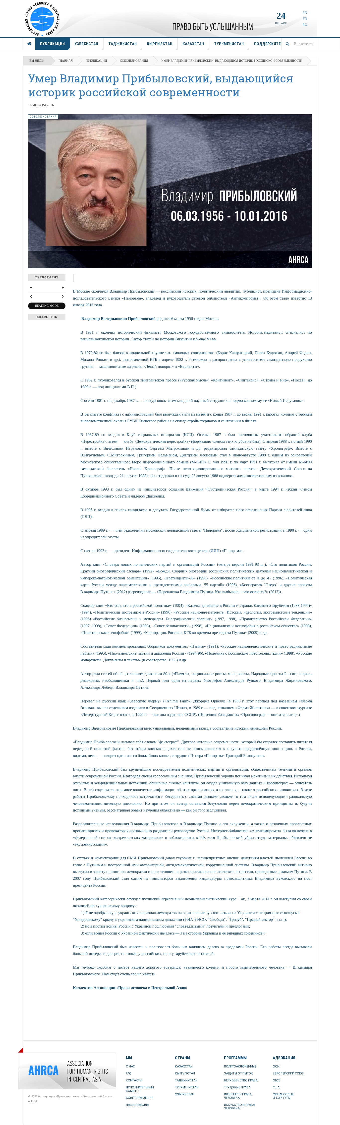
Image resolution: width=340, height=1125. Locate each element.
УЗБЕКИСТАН (86, 44)
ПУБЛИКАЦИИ (52, 44)
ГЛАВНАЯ (29, 44)
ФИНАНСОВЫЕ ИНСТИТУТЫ (283, 1096)
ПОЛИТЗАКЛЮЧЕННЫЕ (240, 1066)
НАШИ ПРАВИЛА (137, 1105)
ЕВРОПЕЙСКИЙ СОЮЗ (288, 1073)
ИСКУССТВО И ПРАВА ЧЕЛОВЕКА (239, 1106)
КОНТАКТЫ (134, 1080)
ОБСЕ (277, 1080)
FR (305, 19)
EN (304, 13)
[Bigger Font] (62, 288)
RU (304, 25)
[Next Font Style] (62, 296)
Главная (65, 60)
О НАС (130, 1066)
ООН (276, 1066)
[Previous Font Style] (31, 296)
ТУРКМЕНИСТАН (229, 44)
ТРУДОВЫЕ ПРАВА (237, 1087)
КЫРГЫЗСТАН (159, 44)
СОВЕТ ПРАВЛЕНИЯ (140, 1098)
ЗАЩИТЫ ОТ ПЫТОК (238, 1073)
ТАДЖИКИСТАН (123, 44)
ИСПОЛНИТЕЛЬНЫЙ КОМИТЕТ (140, 1089)
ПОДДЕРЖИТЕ (267, 44)
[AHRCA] (40, 1071)
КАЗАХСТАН (193, 44)
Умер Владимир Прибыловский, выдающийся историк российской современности (160, 85)
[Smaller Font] (31, 288)
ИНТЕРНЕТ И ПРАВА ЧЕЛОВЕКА (238, 1096)
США (276, 1087)
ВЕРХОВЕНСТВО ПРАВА (241, 1080)
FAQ (128, 1073)
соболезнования (134, 60)
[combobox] (299, 44)
